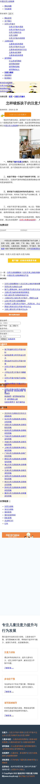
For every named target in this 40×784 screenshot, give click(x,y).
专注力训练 (8, 509)
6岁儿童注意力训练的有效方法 (16, 295)
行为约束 (14, 760)
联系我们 (8, 78)
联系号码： (4, 329)
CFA (6, 524)
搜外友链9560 (10, 515)
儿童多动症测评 (15, 52)
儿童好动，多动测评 (19, 753)
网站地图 (8, 6)
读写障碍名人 (14, 69)
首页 (10, 96)
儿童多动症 (8, 41)
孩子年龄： (4, 326)
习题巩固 (22, 760)
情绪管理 (31, 760)
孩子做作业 (20, 402)
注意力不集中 (9, 24)
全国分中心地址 (17, 769)
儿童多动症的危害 (16, 55)
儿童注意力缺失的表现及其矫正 (16, 292)
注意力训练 (8, 506)
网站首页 (8, 18)
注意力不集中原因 (16, 27)
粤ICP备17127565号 (26, 776)
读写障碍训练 (14, 67)
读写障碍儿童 (12, 399)
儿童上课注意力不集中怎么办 (16, 309)
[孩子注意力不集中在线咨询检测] (17, 116)
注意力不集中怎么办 (17, 30)
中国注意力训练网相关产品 (17, 275)
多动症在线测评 (6, 83)
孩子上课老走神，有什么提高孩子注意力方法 (22, 289)
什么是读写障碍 (15, 61)
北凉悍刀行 (8, 521)
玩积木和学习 (9, 402)
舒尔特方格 (18, 391)
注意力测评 (13, 35)
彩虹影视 (8, 518)
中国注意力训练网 (7, 1)
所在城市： (4, 334)
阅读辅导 (8, 396)
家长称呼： (4, 320)
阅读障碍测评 (5, 88)
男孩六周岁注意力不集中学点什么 (17, 307)
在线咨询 (11, 339)
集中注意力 (18, 162)
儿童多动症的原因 (16, 44)
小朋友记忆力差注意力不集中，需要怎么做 (21, 298)
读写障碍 (8, 58)
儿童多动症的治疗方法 (18, 50)
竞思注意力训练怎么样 (13, 287)
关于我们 (8, 21)
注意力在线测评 (6, 86)
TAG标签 (8, 9)
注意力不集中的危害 (17, 38)
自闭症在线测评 (6, 91)
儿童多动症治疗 (15, 742)
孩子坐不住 (8, 391)
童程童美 (8, 512)
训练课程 (8, 75)
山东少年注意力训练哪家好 (15, 301)
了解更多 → (9, 668)
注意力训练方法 (15, 32)
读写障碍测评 (14, 64)
